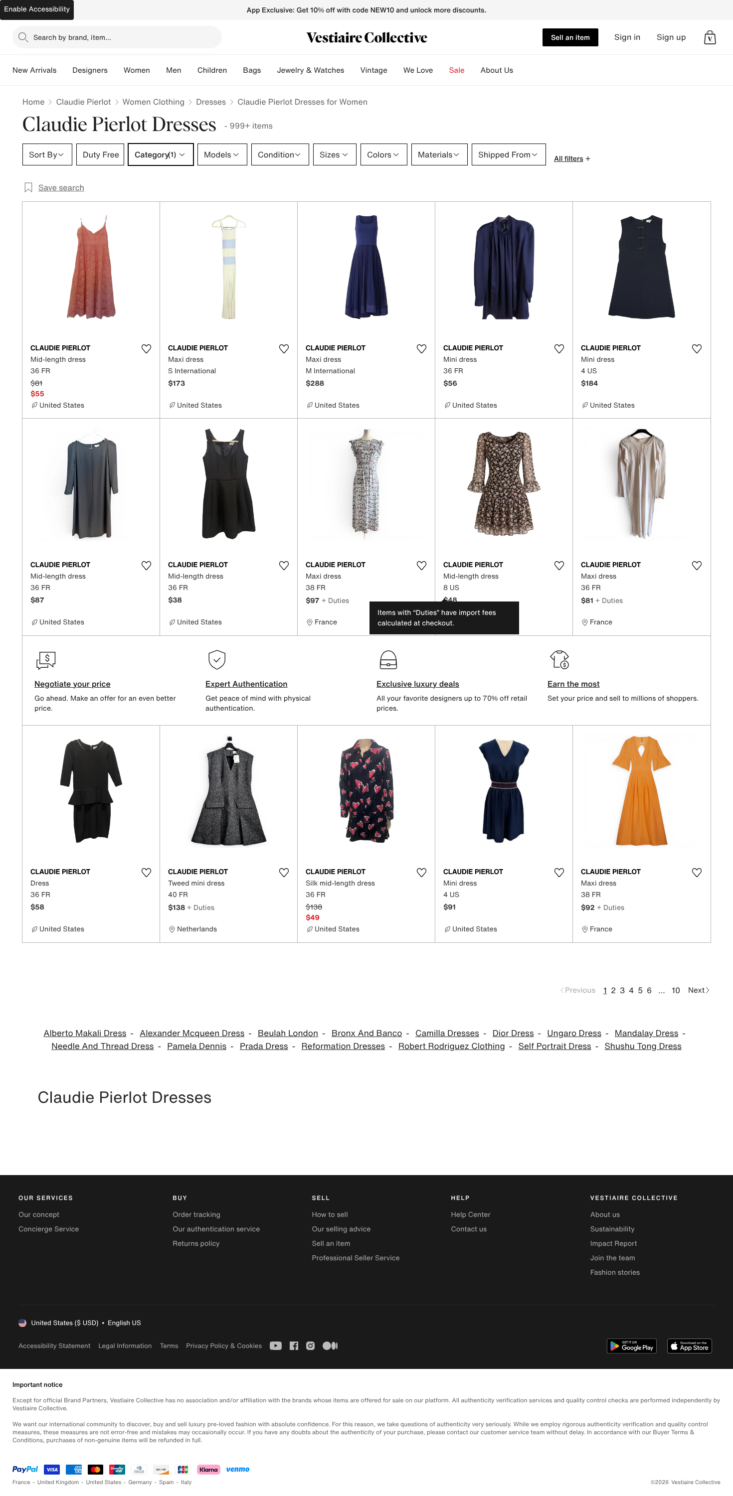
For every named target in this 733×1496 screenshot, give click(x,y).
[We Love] (441, 70)
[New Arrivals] (64, 70)
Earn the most (574, 684)
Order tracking (196, 1214)
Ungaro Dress (574, 1033)
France (21, 1482)
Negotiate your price (72, 684)
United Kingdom (58, 1482)
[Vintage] (395, 70)
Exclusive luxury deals (417, 684)
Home (33, 102)
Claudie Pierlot (83, 102)
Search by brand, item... (72, 37)
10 (676, 990)
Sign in (627, 37)
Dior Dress (513, 1033)
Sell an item (570, 37)
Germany (140, 1482)
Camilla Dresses (447, 1033)
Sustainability (612, 1229)
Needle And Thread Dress (102, 1046)
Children (212, 70)
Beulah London (288, 1033)
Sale (457, 70)
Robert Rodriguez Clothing (451, 1046)
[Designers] (116, 70)
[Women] (158, 70)
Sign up (671, 37)
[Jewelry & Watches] (352, 70)
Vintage (373, 70)
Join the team (612, 1258)
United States (104, 1482)
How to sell (330, 1214)
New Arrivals (34, 70)
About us (605, 1214)
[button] (710, 37)
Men (174, 70)
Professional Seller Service (355, 1258)
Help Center (471, 1214)
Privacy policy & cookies (224, 1345)
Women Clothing (154, 102)
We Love (418, 70)
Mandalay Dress (646, 1033)
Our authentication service (216, 1229)
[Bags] (269, 70)
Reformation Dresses (343, 1046)
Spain (166, 1482)
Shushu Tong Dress (643, 1046)
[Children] (235, 70)
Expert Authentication (246, 684)
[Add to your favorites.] (146, 349)
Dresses (211, 102)
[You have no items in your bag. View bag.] (710, 37)
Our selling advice (341, 1229)
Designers (90, 70)
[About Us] (521, 70)
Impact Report (613, 1243)
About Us (497, 70)
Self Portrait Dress (555, 1046)
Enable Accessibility (37, 9)
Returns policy (196, 1243)
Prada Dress (264, 1046)
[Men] (189, 70)
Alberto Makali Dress (84, 1033)
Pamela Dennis (196, 1046)
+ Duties (335, 600)
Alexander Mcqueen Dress (192, 1033)
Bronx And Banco (367, 1033)
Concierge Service (48, 1229)
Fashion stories (615, 1272)
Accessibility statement (54, 1345)
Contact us (469, 1229)
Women (137, 70)
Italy (186, 1482)
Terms (169, 1345)
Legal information (125, 1345)
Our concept (38, 1214)
